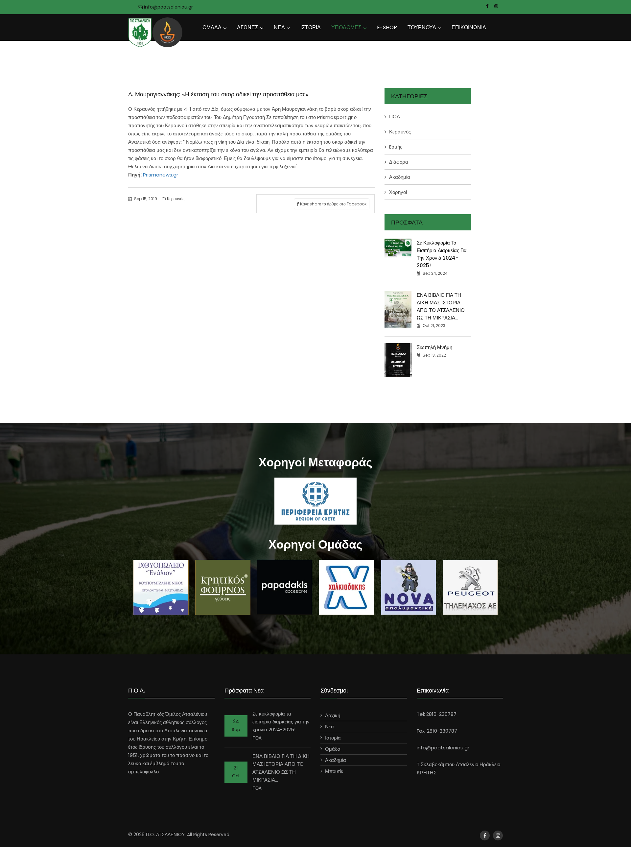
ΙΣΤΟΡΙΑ (310, 27)
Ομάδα (332, 748)
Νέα (329, 726)
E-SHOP (387, 27)
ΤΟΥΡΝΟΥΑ (422, 27)
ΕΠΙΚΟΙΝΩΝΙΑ (469, 27)
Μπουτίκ (334, 771)
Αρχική (332, 715)
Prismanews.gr (160, 174)
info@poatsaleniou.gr (168, 7)
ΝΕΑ (279, 27)
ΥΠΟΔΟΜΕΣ (346, 27)
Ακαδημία (399, 177)
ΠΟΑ (394, 116)
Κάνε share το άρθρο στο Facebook (332, 204)
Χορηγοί (398, 192)
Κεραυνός (175, 198)
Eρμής (395, 146)
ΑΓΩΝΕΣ (247, 27)
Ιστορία (333, 737)
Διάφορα (398, 161)
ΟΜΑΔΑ (212, 27)
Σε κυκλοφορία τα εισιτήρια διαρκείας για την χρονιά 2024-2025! (281, 721)
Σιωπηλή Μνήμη (434, 347)
